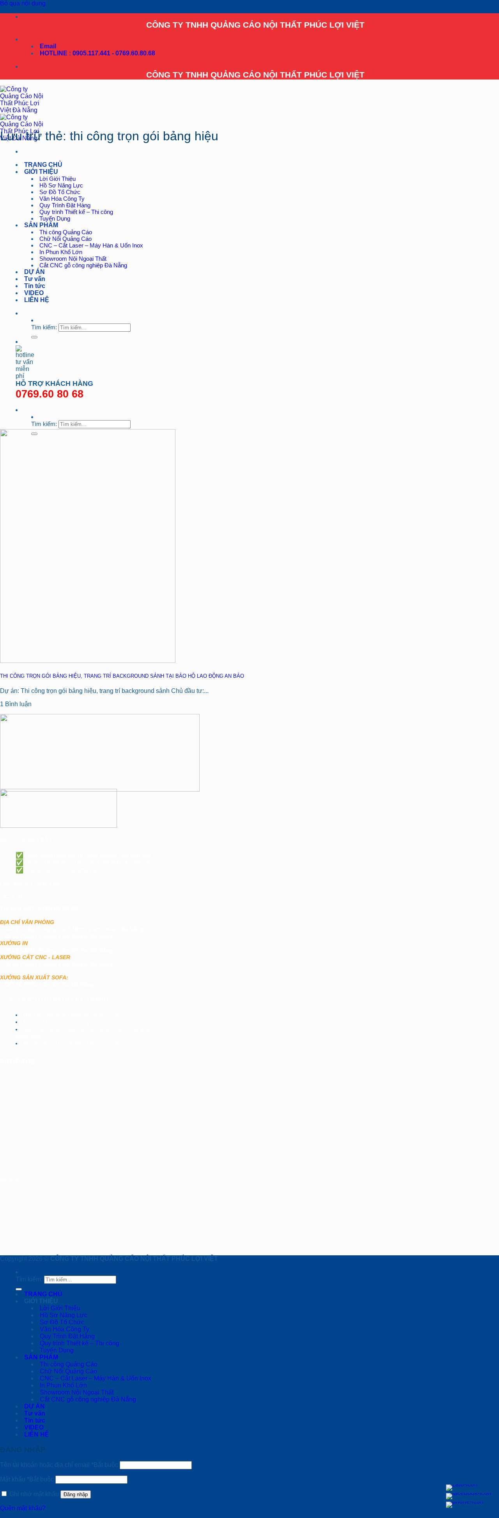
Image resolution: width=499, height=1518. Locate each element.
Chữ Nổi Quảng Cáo (65, 238)
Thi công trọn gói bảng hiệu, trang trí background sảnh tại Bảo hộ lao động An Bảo (122, 676)
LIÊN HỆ (36, 300)
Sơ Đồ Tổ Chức (59, 192)
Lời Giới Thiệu (57, 178)
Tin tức (34, 286)
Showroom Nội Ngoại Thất (72, 258)
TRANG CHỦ (43, 164)
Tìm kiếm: (44, 327)
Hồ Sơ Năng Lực (61, 185)
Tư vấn (34, 279)
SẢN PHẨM (41, 225)
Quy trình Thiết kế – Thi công (76, 212)
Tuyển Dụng (54, 218)
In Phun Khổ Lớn (60, 252)
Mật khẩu (27, 1479)
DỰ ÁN (34, 272)
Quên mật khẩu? (23, 1508)
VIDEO (34, 293)
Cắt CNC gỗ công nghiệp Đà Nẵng (83, 265)
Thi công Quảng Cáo (65, 232)
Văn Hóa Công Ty (62, 198)
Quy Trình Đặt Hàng (64, 205)
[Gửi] (34, 337)
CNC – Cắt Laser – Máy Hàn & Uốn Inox (91, 245)
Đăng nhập (76, 1494)
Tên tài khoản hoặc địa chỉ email (59, 1464)
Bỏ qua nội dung (23, 3)
